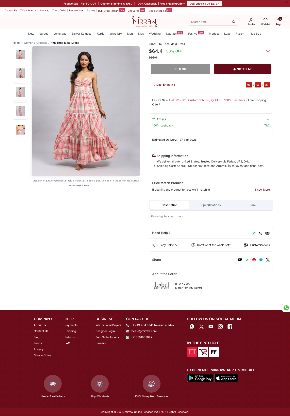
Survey (91, 10)
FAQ (67, 343)
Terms (38, 343)
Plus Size (255, 33)
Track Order (59, 10)
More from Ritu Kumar (188, 287)
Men (130, 33)
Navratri (174, 33)
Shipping (70, 331)
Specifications (211, 205)
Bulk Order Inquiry (111, 10)
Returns (70, 337)
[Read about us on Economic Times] (192, 352)
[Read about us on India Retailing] (203, 352)
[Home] (144, 21)
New (31, 33)
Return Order (76, 10)
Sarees (43, 33)
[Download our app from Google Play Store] (200, 378)
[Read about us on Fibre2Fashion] (214, 352)
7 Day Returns (28, 10)
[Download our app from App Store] (226, 378)
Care (252, 205)
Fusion (240, 33)
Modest (214, 33)
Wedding (155, 33)
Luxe (227, 33)
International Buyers (108, 325)
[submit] (234, 21)
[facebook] (261, 260)
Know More (262, 189)
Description (170, 205)
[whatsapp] (247, 260)
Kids (141, 33)
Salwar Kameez (82, 33)
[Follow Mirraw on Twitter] (201, 326)
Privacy (38, 349)
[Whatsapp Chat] (286, 307)
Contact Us (11, 10)
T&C (267, 125)
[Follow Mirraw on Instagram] (220, 326)
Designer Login (105, 331)
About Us (40, 325)
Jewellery (116, 33)
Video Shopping (159, 10)
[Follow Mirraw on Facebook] (230, 326)
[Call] (260, 233)
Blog (37, 337)
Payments (71, 325)
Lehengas (60, 33)
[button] (20, 54)
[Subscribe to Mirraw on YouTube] (211, 326)
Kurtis (100, 33)
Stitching (44, 10)
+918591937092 (141, 337)
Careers (100, 343)
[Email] (267, 233)
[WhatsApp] (254, 233)
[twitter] (268, 260)
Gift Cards (136, 10)
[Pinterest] (254, 260)
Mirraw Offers (42, 355)
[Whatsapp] (192, 326)
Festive (195, 33)
